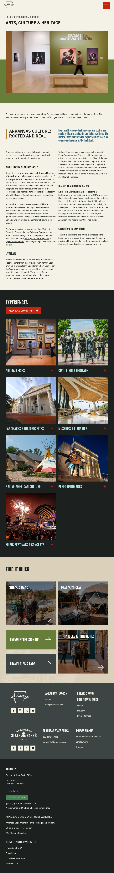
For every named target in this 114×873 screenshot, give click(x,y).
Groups (79, 747)
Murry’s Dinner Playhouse (37, 238)
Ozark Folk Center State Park (29, 278)
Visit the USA (12, 863)
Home (8, 17)
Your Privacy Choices (17, 797)
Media (80, 705)
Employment (82, 741)
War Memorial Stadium (16, 833)
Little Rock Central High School (72, 191)
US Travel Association (16, 858)
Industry (81, 710)
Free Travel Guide (87, 699)
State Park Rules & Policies (88, 736)
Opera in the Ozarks (15, 241)
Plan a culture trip (20, 310)
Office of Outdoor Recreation (19, 827)
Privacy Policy (12, 790)
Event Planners (84, 715)
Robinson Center (38, 232)
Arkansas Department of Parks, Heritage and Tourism (30, 822)
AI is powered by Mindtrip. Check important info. (28, 807)
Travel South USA (14, 847)
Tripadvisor (11, 853)
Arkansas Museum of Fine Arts (36, 204)
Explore (34, 17)
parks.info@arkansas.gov (54, 742)
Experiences (21, 17)
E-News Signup (85, 693)
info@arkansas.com (54, 704)
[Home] (9, 5)
